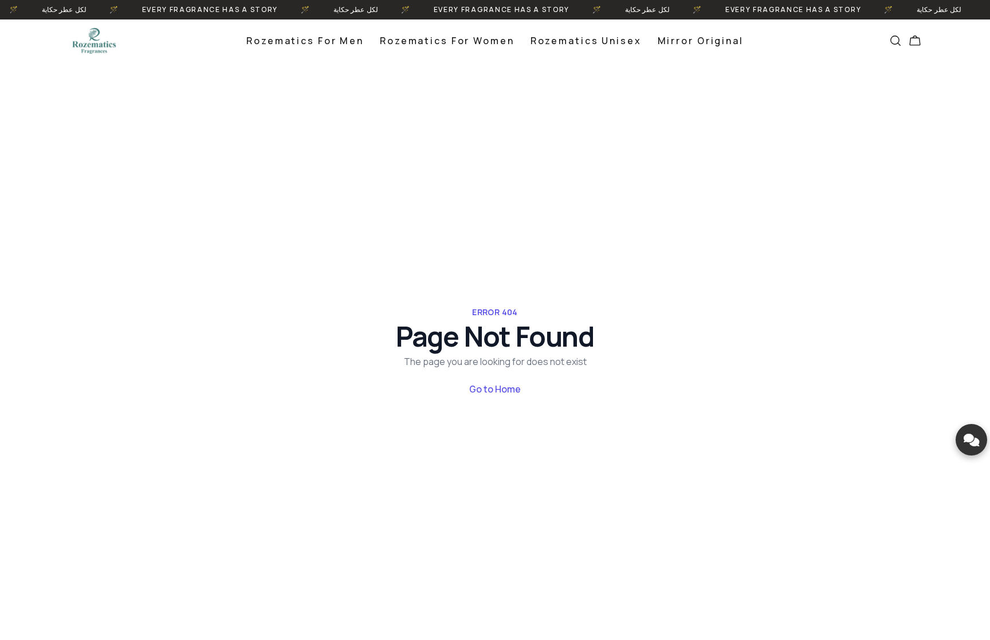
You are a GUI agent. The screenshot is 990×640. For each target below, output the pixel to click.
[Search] (895, 40)
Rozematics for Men (305, 40)
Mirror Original (701, 40)
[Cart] (915, 40)
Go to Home (495, 389)
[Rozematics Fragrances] (94, 41)
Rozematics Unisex (586, 40)
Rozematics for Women (447, 40)
